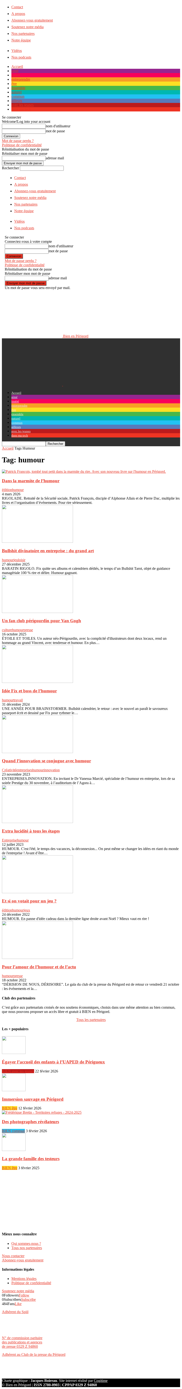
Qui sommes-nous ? (26, 1244)
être (14, 84)
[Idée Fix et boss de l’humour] (37, 682)
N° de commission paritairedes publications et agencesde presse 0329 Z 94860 (22, 1342)
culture (7, 630)
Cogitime (101, 1381)
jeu (16, 560)
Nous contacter (13, 1256)
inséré (15, 75)
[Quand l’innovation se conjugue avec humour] (37, 752)
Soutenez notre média (27, 27)
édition (7, 490)
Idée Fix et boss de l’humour (29, 690)
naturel (16, 92)
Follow (24, 1295)
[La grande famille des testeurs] (14, 1150)
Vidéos (16, 51)
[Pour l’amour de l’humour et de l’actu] (37, 958)
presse (28, 630)
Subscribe (28, 1299)
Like (18, 1304)
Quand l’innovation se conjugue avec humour (46, 760)
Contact (17, 7)
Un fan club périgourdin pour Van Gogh (41, 620)
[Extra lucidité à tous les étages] (37, 822)
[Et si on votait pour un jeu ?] (37, 892)
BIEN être (9, 1108)
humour (18, 490)
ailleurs (16, 101)
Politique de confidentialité (22, 145)
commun (17, 96)
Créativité (9, 770)
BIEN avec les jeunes (18, 1071)
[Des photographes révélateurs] (42, 1112)
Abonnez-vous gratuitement (32, 20)
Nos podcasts (21, 57)
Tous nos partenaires (26, 1248)
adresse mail (55, 158)
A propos (18, 14)
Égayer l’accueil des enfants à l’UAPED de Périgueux (53, 1061)
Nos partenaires (23, 34)
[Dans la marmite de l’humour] (84, 471)
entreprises (24, 770)
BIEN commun (13, 1131)
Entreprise (9, 840)
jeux (27, 910)
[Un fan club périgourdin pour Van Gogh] (37, 612)
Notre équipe (21, 40)
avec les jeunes (22, 105)
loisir (21, 560)
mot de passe (55, 131)
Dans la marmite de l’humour (30, 480)
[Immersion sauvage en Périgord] (14, 1090)
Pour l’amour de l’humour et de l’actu (39, 966)
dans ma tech (21, 109)
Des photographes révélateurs (30, 1121)
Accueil (17, 66)
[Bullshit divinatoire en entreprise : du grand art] (37, 541)
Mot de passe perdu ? (18, 141)
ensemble (18, 88)
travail (18, 700)
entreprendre (20, 79)
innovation (52, 770)
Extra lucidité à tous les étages (31, 830)
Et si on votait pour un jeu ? (29, 900)
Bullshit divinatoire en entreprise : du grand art (48, 550)
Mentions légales (23, 1279)
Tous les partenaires (91, 1020)
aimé (14, 71)
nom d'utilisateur (58, 126)
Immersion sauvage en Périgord (33, 1099)
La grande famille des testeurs (30, 1158)
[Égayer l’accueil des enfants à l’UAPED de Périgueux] (14, 1053)
